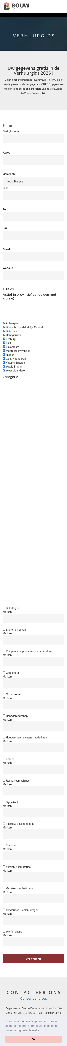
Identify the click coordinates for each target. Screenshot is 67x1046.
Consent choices (33, 998)
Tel (5, 209)
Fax (5, 228)
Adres (6, 152)
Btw (5, 188)
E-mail (7, 249)
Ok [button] (33, 1039)
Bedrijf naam (11, 131)
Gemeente (9, 174)
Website (8, 268)
